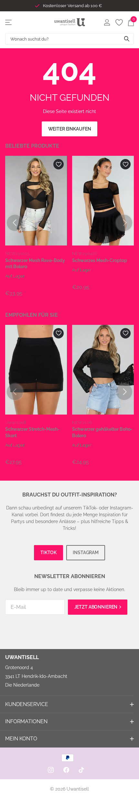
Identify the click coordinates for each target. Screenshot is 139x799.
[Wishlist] (119, 22)
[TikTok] (81, 770)
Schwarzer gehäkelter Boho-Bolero (102, 432)
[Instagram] (51, 770)
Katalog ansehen (9, 22)
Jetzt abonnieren (96, 607)
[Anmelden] (107, 22)
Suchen (127, 38)
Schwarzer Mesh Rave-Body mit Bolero (35, 263)
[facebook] (66, 770)
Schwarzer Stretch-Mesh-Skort (32, 432)
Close (69, 704)
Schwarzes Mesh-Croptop (99, 260)
